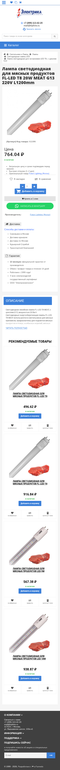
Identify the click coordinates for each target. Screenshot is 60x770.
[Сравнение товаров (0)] (16, 2)
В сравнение (45, 179)
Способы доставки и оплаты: (19, 229)
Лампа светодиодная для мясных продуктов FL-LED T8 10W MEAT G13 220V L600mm (30, 396)
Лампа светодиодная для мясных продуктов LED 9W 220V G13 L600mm (29, 571)
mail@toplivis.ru (32, 25)
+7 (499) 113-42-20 (33, 23)
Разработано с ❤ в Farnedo (30, 766)
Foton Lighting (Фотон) (39, 173)
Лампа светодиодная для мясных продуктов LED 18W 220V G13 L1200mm (29, 659)
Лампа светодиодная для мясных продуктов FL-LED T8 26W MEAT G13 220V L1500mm (30, 484)
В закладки (19, 179)
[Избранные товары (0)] (11, 2)
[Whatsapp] (30, 206)
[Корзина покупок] (20, 2)
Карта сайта (7, 762)
